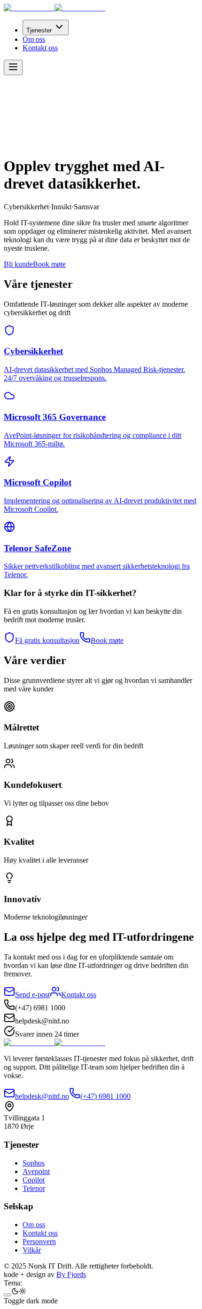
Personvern (39, 1242)
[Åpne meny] (13, 67)
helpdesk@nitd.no (42, 1096)
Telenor (34, 1188)
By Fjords (71, 1274)
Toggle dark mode (31, 1301)
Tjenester (39, 30)
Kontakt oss (40, 48)
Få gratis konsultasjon (47, 640)
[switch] (7, 1294)
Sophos (34, 1163)
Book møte (49, 264)
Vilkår (32, 1250)
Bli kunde (18, 264)
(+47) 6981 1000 (105, 1096)
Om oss (34, 39)
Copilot (34, 1180)
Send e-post (32, 995)
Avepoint (36, 1171)
